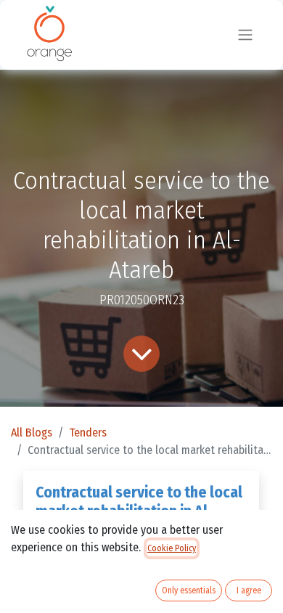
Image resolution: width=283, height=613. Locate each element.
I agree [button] (249, 590)
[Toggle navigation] (245, 35)
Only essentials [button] (189, 590)
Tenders (88, 432)
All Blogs (31, 432)
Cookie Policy (171, 548)
